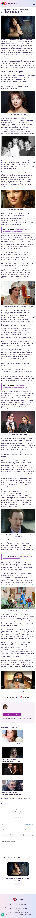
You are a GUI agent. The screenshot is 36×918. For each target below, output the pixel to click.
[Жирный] (3, 835)
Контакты (15, 911)
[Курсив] (5, 835)
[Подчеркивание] (7, 835)
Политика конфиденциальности (18, 912)
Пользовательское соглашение (14, 914)
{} (21, 835)
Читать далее (18, 884)
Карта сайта (27, 914)
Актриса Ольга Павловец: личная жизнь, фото (18, 879)
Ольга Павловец (12, 804)
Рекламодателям (23, 911)
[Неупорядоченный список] (13, 835)
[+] (23, 835)
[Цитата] (15, 835)
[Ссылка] (19, 835)
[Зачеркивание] (9, 835)
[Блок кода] (17, 835)
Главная (9, 911)
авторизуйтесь (29, 824)
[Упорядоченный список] (11, 835)
